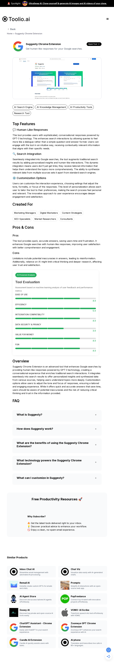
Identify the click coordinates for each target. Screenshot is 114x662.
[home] (16, 19)
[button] (107, 19)
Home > (10, 33)
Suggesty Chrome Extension (28, 33)
